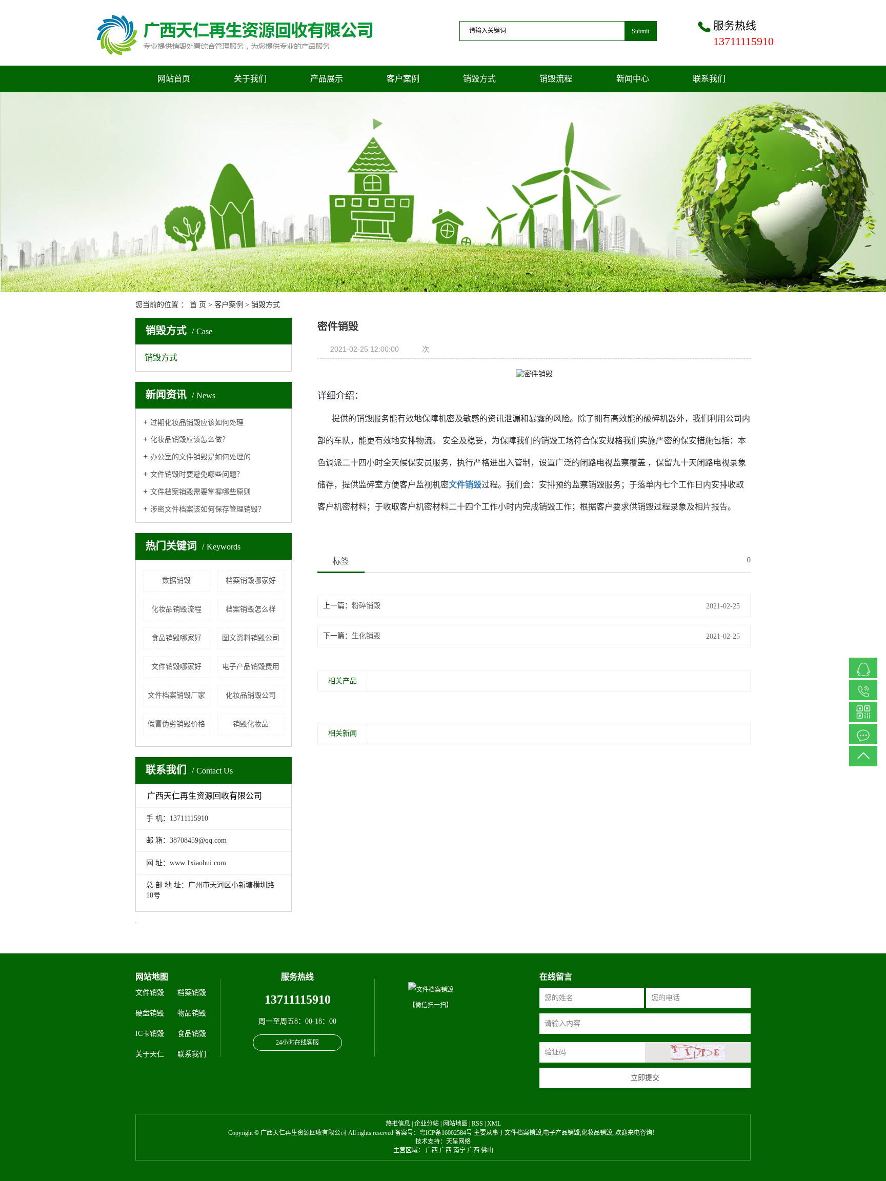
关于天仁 (150, 1054)
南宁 (459, 1150)
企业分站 (426, 1123)
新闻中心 (632, 78)
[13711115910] (863, 690)
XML (494, 1123)
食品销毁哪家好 (176, 638)
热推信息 (398, 1123)
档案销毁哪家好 (251, 580)
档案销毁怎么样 (251, 609)
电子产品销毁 (561, 1132)
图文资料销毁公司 (250, 638)
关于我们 (250, 78)
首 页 (198, 305)
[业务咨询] (863, 668)
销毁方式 (479, 78)
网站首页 (173, 78)
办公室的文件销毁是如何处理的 (200, 457)
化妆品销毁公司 (251, 695)
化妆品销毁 (596, 1132)
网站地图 (455, 1123)
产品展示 (326, 78)
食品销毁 (191, 1033)
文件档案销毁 (523, 1132)
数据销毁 (176, 580)
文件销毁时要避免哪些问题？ (197, 474)
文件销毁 (149, 992)
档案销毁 (191, 992)
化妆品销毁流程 (176, 609)
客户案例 (403, 78)
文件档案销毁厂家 (176, 695)
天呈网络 (458, 1141)
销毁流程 (555, 78)
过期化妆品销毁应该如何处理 (197, 422)
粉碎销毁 (366, 605)
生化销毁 (366, 636)
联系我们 (709, 78)
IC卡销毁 (149, 1033)
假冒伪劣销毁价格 (176, 724)
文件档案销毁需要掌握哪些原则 (200, 492)
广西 (432, 1150)
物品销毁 (191, 1013)
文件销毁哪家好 (176, 666)
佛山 (487, 1150)
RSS (477, 1123)
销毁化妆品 (251, 724)
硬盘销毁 (149, 1013)
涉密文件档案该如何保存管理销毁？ (207, 509)
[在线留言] (863, 734)
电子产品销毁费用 (250, 666)
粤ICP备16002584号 (445, 1132)
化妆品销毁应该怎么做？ (189, 439)
